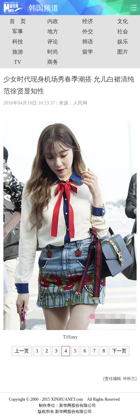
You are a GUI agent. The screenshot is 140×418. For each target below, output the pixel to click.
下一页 (119, 350)
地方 (52, 31)
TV (17, 62)
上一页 (22, 350)
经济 (87, 21)
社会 (122, 31)
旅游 (17, 52)
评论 (52, 41)
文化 (122, 21)
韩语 (87, 41)
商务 (52, 62)
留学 (87, 52)
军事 (17, 31)
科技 (17, 41)
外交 (87, 31)
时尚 (52, 52)
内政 (52, 21)
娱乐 (122, 41)
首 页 (18, 21)
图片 (122, 52)
